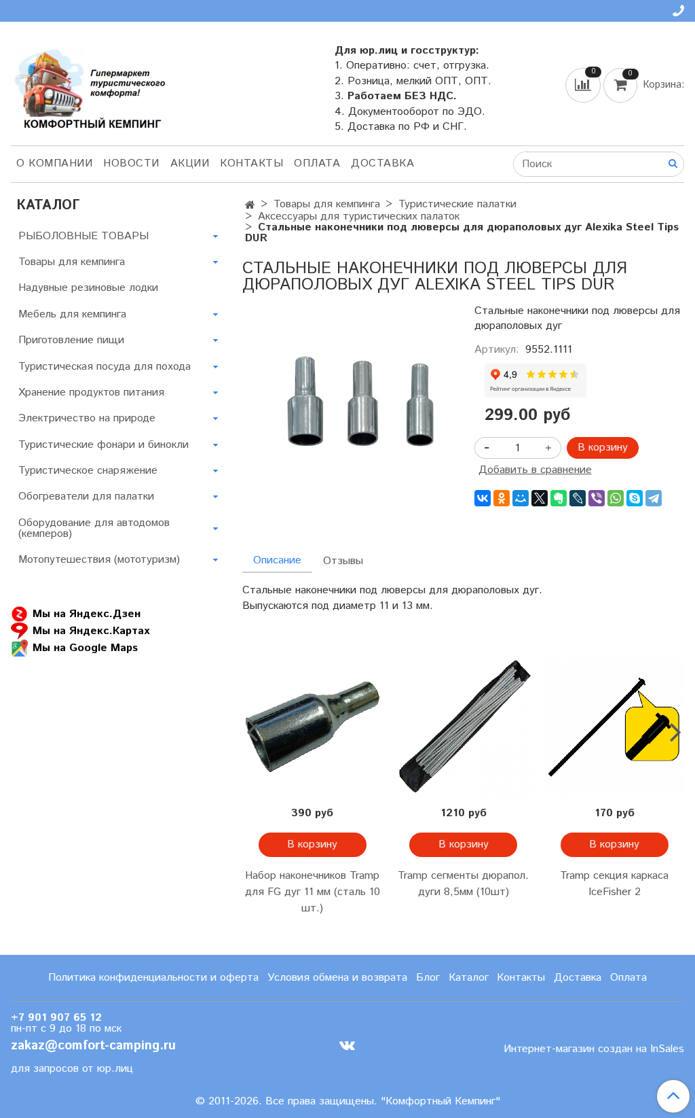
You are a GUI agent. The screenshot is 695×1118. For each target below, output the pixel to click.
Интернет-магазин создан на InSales (594, 1049)
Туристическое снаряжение (87, 470)
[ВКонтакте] (482, 498)
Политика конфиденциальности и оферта (153, 977)
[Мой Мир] (520, 498)
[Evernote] (558, 498)
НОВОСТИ (131, 163)
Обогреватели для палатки (86, 496)
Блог (428, 977)
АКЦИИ (190, 163)
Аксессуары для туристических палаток (358, 216)
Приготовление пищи (71, 340)
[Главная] (250, 205)
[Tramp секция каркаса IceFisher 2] (614, 727)
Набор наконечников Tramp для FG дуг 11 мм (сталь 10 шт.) (312, 892)
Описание (277, 560)
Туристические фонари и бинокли (103, 445)
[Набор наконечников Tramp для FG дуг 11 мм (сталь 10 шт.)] (312, 727)
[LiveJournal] (577, 498)
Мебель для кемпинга (72, 314)
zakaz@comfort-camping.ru (93, 1045)
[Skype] (634, 498)
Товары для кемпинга (327, 204)
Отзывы (343, 561)
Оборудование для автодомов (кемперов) (94, 528)
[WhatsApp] (615, 498)
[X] (539, 498)
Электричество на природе (86, 418)
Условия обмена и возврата (337, 977)
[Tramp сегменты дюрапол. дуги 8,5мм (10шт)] (463, 727)
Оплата (317, 163)
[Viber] (596, 498)
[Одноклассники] (501, 498)
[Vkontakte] (347, 1045)
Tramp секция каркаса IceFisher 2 (614, 884)
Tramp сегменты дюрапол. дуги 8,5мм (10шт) (463, 884)
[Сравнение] (584, 84)
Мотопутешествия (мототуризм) (99, 559)
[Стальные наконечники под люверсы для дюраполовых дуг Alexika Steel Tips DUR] (347, 394)
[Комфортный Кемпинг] (88, 86)
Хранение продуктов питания (91, 392)
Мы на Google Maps (85, 648)
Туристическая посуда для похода (104, 366)
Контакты (251, 163)
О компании (54, 163)
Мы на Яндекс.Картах (91, 631)
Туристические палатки (457, 204)
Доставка (382, 163)
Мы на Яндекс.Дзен (86, 614)
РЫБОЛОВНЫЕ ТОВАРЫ (83, 236)
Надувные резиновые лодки (88, 288)
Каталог (469, 977)
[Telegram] (653, 498)
